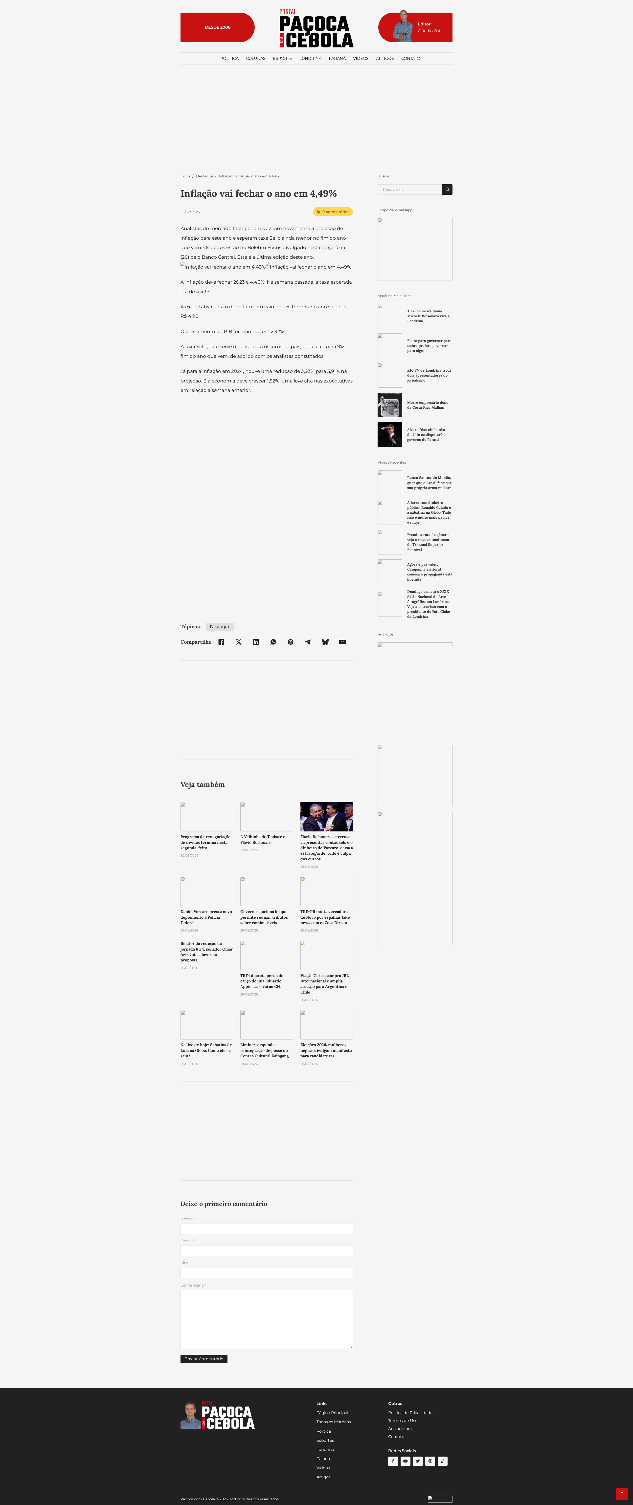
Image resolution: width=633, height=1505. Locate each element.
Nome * (188, 1219)
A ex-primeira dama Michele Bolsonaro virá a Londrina (428, 316)
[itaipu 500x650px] (415, 690)
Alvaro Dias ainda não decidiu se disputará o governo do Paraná (426, 434)
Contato (410, 58)
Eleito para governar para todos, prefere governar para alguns (429, 346)
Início (185, 176)
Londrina (310, 58)
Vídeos (361, 58)
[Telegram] (308, 642)
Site (184, 1263)
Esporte (282, 58)
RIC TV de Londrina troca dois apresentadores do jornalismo (429, 375)
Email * (187, 1241)
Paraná (337, 58)
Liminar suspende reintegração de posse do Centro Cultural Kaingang (264, 1050)
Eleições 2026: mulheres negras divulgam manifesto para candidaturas (326, 1050)
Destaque (204, 176)
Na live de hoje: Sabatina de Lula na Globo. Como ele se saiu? (206, 1050)
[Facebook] (221, 642)
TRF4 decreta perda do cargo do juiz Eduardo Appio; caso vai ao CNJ (261, 981)
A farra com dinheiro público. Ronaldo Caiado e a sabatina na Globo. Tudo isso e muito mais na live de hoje (429, 512)
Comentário (193, 1285)
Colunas (256, 58)
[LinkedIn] (256, 642)
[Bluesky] (325, 642)
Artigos (385, 58)
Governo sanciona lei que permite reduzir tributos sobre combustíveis (264, 917)
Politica (229, 58)
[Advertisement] (316, 123)
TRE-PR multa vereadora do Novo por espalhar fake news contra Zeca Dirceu (325, 917)
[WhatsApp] (273, 642)
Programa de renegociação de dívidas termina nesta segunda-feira (205, 842)
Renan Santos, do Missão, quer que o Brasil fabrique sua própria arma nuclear (429, 482)
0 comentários (335, 212)
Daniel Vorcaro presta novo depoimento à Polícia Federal (206, 917)
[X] (238, 642)
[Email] (342, 642)
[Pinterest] (290, 642)
